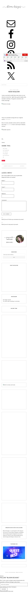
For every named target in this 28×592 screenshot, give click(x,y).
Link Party (22, 165)
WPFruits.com (9, 591)
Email (3, 187)
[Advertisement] (13, 336)
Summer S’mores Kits (8, 165)
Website (4, 193)
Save (4, 160)
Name (3, 180)
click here (8, 119)
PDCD (22, 572)
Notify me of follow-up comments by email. (13, 219)
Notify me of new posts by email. (10, 224)
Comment (4, 200)
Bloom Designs (14, 8)
